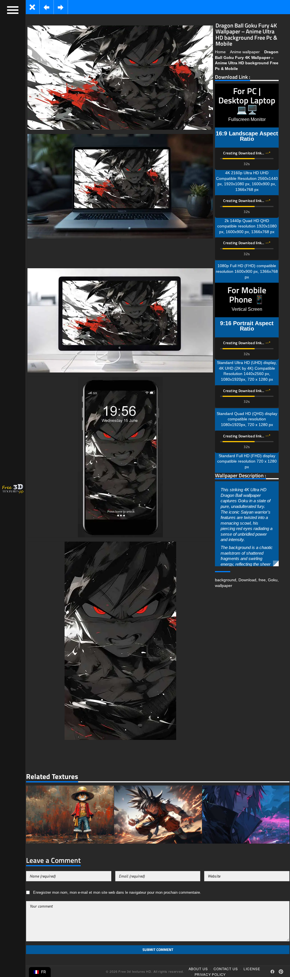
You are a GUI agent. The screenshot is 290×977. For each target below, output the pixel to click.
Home (220, 52)
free (262, 580)
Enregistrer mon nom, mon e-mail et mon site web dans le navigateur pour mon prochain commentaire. (117, 893)
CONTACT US (226, 968)
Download (247, 580)
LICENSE (252, 968)
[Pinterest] (281, 971)
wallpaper (223, 585)
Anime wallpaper (245, 52)
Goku (273, 580)
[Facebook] (272, 971)
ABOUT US (198, 968)
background (225, 580)
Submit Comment (157, 949)
